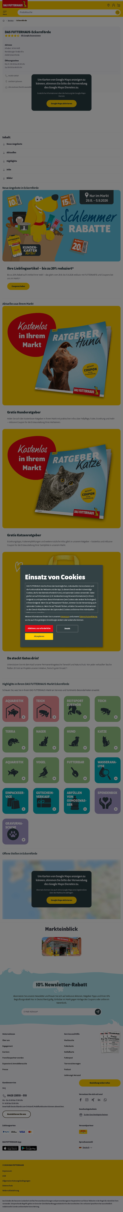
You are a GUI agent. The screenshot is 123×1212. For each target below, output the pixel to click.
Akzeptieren (39, 636)
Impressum (65, 617)
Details (67, 629)
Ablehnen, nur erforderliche (39, 628)
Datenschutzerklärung (88, 617)
